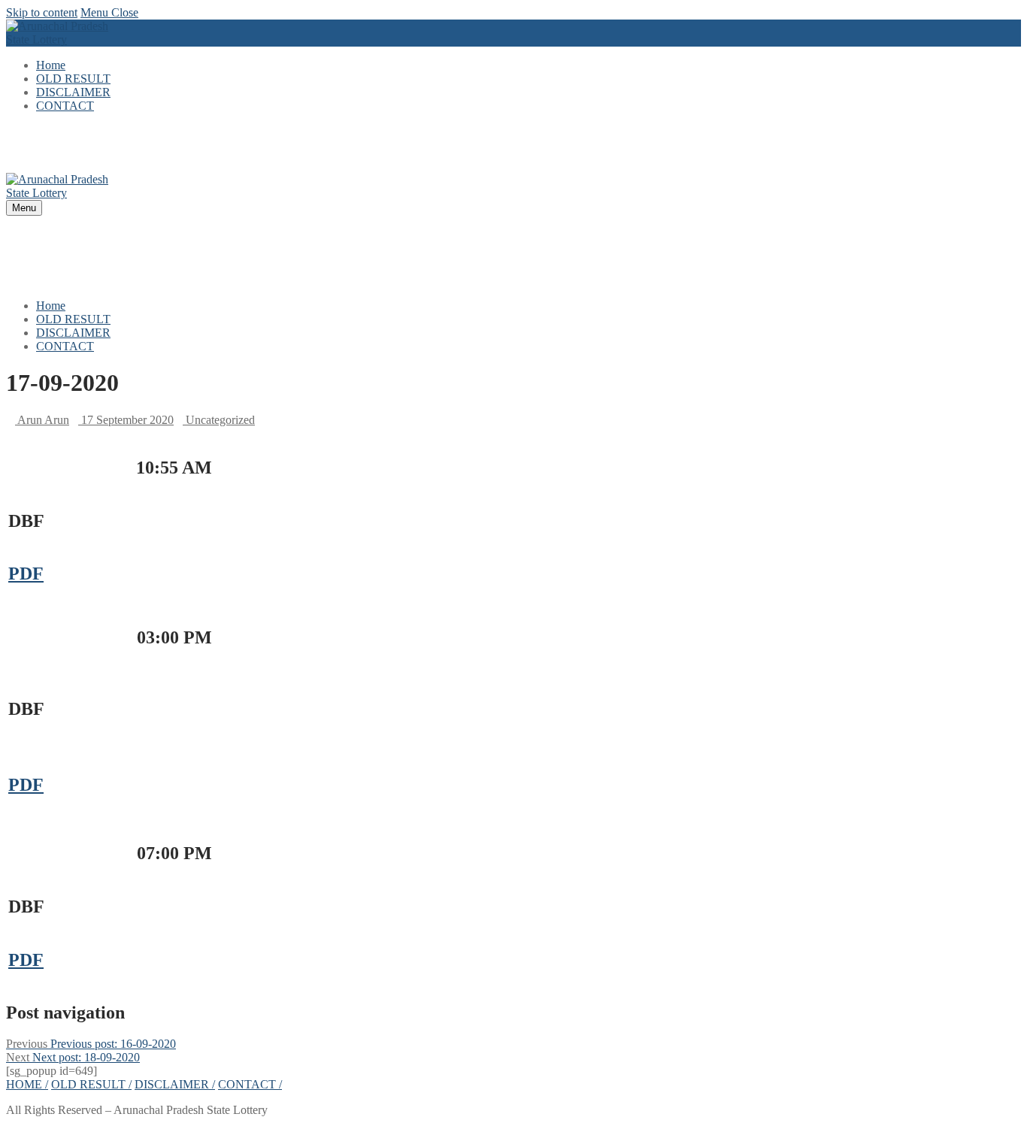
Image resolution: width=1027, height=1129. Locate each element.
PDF (26, 573)
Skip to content (41, 12)
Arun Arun (42, 419)
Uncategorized (219, 419)
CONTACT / (250, 1084)
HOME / (27, 1084)
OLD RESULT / (91, 1084)
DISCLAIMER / (175, 1084)
